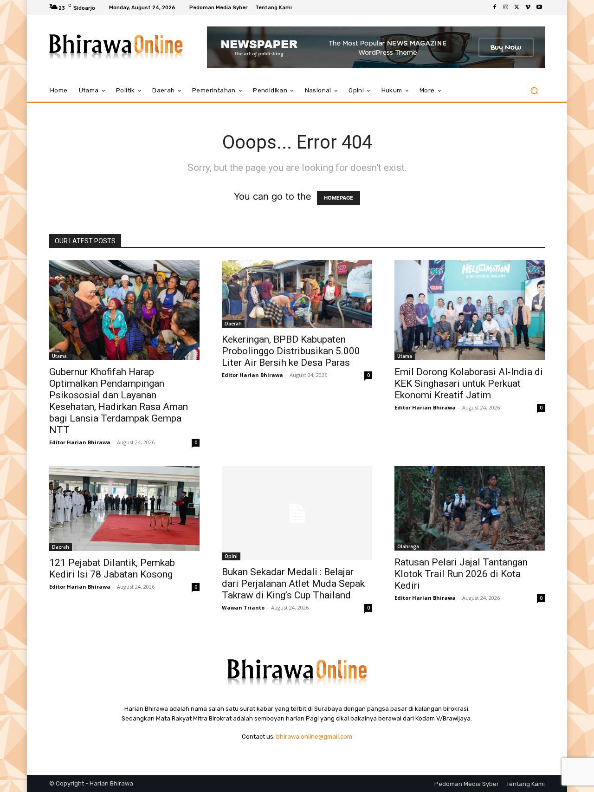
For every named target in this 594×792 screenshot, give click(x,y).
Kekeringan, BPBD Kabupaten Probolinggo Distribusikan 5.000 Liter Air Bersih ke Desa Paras (291, 351)
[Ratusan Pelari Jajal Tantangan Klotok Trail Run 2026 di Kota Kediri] (469, 508)
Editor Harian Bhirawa (79, 442)
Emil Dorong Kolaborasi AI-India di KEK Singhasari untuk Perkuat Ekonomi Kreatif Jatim (468, 383)
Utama (59, 356)
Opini (231, 556)
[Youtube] (539, 7)
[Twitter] (517, 7)
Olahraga (408, 546)
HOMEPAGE (338, 198)
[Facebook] (494, 7)
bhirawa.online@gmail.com (314, 736)
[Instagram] (505, 7)
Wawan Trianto (243, 607)
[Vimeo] (528, 7)
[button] (534, 91)
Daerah (233, 323)
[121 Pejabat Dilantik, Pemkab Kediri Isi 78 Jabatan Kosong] (124, 508)
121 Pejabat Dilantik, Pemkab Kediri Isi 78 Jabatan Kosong (112, 568)
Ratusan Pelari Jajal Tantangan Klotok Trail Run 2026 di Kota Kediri (461, 574)
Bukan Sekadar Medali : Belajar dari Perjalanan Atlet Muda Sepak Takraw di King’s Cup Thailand (293, 583)
